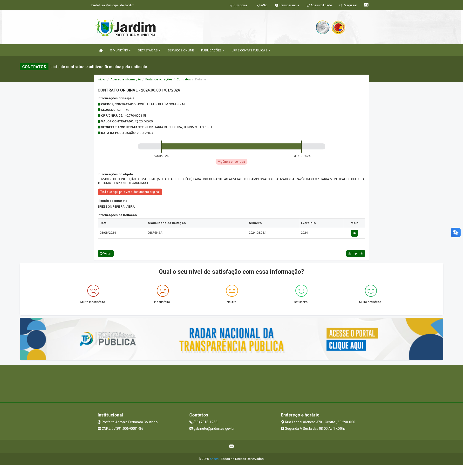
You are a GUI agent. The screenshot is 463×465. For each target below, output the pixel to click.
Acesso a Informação (125, 79)
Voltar (106, 253)
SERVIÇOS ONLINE (181, 50)
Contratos (184, 79)
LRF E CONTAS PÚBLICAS (250, 50)
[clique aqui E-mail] (231, 446)
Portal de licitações (158, 79)
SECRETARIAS (148, 50)
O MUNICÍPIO (119, 50)
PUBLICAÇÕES (211, 50)
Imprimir (357, 253)
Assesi (214, 459)
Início (101, 79)
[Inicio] (100, 50)
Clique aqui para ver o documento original (131, 192)
